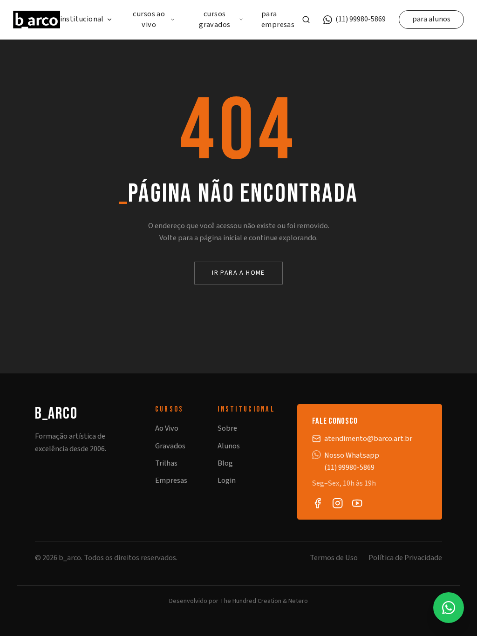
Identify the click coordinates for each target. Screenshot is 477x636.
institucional (82, 19)
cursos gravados (214, 19)
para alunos (431, 19)
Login (227, 480)
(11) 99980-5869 (360, 19)
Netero (298, 601)
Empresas (171, 480)
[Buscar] (306, 19)
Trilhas (166, 463)
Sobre (227, 428)
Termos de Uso (334, 558)
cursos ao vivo (149, 19)
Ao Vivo (166, 428)
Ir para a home (238, 272)
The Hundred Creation (250, 601)
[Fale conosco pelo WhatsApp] (448, 607)
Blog (225, 463)
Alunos (229, 446)
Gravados (170, 446)
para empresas (277, 19)
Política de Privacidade (405, 558)
